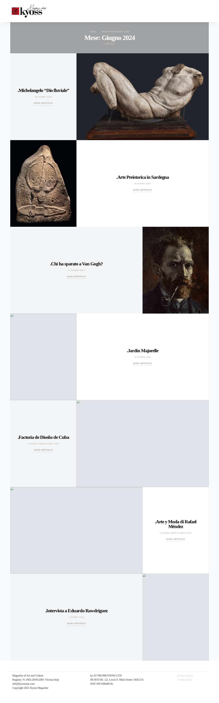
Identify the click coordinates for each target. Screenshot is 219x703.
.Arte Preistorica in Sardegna (142, 177)
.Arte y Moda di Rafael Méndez (175, 524)
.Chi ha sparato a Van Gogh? (76, 263)
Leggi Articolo (43, 103)
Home (93, 32)
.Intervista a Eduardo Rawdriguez (76, 610)
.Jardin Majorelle (142, 350)
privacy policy (185, 675)
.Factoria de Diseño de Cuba (43, 437)
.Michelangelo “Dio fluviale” (43, 90)
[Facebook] (206, 11)
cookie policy (184, 679)
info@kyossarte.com (23, 683)
